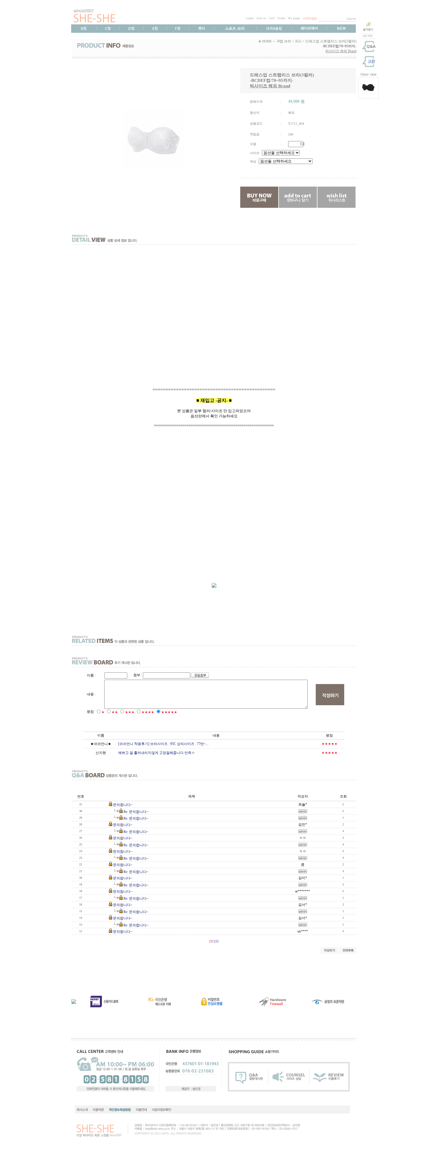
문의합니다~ (122, 805)
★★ (115, 712)
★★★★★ (169, 712)
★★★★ (147, 712)
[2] (216, 941)
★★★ (129, 712)
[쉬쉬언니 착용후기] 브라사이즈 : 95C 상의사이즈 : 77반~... (163, 744)
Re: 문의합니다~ (135, 812)
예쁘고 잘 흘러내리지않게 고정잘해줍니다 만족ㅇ (156, 753)
